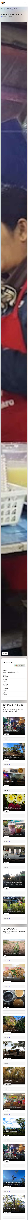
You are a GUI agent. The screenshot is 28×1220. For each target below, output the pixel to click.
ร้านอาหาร (9, 8)
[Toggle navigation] (25, 3)
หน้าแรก (3, 8)
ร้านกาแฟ (15, 8)
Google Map (20, 665)
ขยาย (6, 653)
